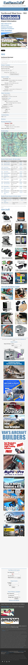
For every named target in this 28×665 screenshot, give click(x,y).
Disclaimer (21, 647)
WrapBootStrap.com (10, 652)
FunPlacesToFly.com (4, 651)
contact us (7, 653)
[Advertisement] (14, 551)
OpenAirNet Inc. (21, 651)
